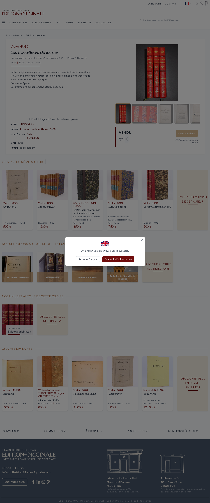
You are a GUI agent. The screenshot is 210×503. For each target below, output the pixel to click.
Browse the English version (118, 259)
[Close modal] (142, 240)
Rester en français (88, 259)
